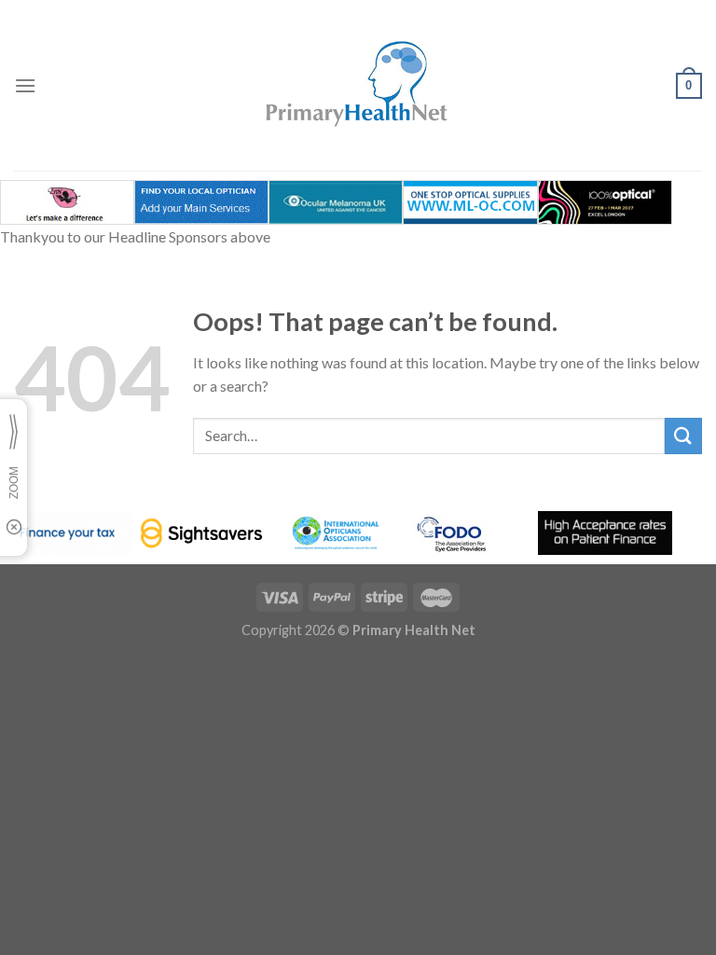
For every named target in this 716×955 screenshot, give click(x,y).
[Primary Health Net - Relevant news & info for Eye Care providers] (358, 85)
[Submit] (683, 436)
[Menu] (25, 85)
